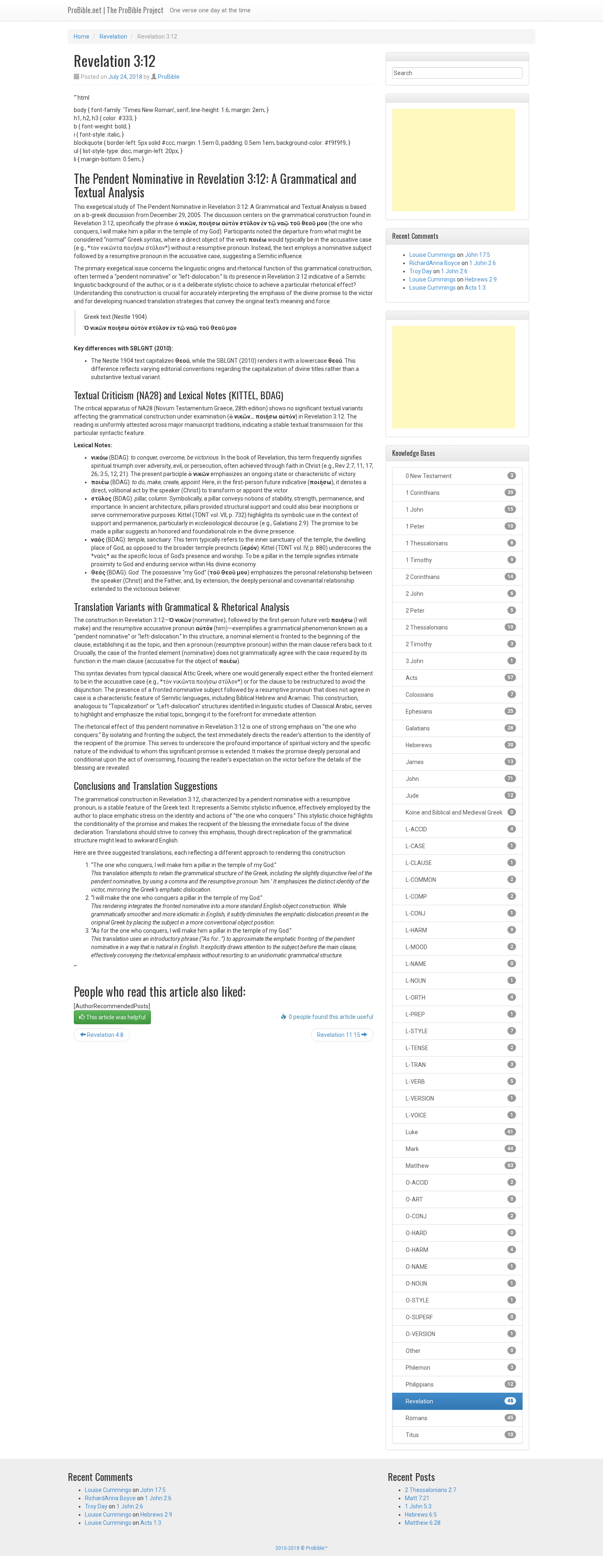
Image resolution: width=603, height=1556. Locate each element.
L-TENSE (458, 1048)
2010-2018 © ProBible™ (301, 1548)
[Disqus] (223, 1152)
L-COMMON (458, 879)
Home (81, 36)
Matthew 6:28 (423, 1522)
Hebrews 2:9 (481, 279)
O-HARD (458, 1233)
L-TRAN (458, 1065)
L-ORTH (458, 997)
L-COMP (458, 896)
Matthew (458, 1165)
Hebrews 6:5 (421, 1514)
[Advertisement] (453, 160)
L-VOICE (458, 1115)
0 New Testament (458, 476)
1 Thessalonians (458, 543)
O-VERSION (458, 1334)
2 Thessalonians (458, 627)
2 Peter (458, 610)
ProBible (169, 76)
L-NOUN (458, 980)
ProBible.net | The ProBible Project (116, 10)
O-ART (458, 1199)
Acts (458, 678)
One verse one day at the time (210, 10)
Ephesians (458, 711)
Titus (458, 1435)
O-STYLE (458, 1300)
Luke (458, 1132)
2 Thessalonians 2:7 (430, 1490)
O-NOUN (458, 1283)
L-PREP (458, 1014)
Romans (458, 1418)
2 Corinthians (458, 577)
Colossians (458, 694)
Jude (458, 795)
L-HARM (458, 930)
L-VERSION (458, 1098)
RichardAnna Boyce (434, 263)
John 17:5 (477, 255)
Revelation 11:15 (339, 1035)
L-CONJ (458, 913)
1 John (458, 509)
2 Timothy (458, 644)
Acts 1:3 (475, 287)
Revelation (113, 36)
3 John (458, 661)
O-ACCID (458, 1182)
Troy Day (420, 271)
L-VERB (458, 1081)
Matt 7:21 (417, 1498)
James (458, 762)
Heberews (458, 745)
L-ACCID (458, 829)
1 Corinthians (458, 493)
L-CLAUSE (458, 863)
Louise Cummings (432, 255)
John (458, 779)
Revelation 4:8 (104, 1035)
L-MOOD (458, 947)
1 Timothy (458, 560)
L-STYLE (458, 1031)
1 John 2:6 (482, 263)
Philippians (458, 1384)
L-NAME (458, 964)
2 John (458, 593)
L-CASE (458, 846)
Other (458, 1351)
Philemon (458, 1367)
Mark (458, 1149)
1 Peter (458, 526)
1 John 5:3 (418, 1506)
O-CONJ (458, 1216)
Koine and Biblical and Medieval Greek (458, 812)
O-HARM (458, 1250)
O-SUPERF (458, 1317)
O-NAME (458, 1266)
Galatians (458, 728)
